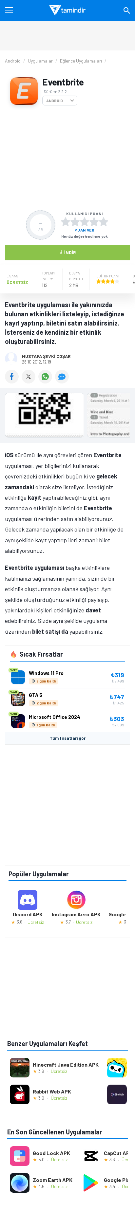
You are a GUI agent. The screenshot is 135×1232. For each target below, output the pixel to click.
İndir (67, 252)
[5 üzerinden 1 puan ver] (65, 221)
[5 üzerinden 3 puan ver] (84, 221)
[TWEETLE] (30, 381)
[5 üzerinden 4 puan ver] (94, 221)
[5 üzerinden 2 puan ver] (75, 221)
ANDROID (54, 100)
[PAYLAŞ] (13, 381)
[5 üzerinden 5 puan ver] (103, 221)
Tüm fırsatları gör (68, 738)
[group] (67, 416)
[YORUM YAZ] (62, 381)
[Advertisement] (67, 158)
